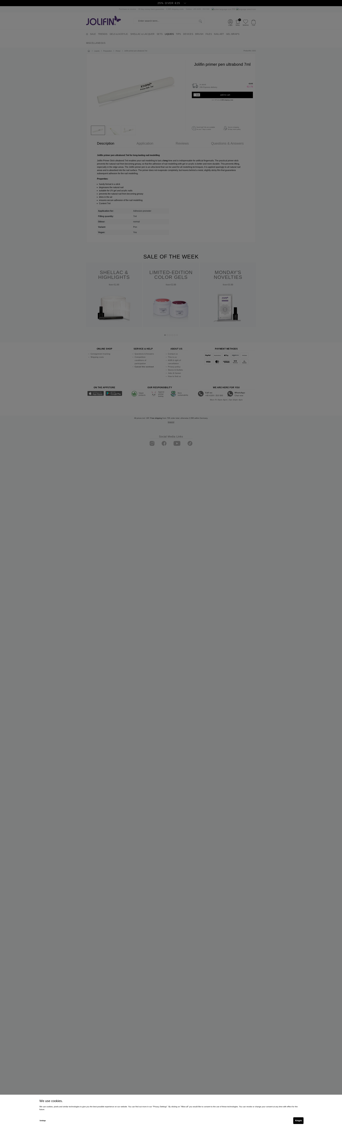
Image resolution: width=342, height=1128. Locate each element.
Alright (298, 1120)
